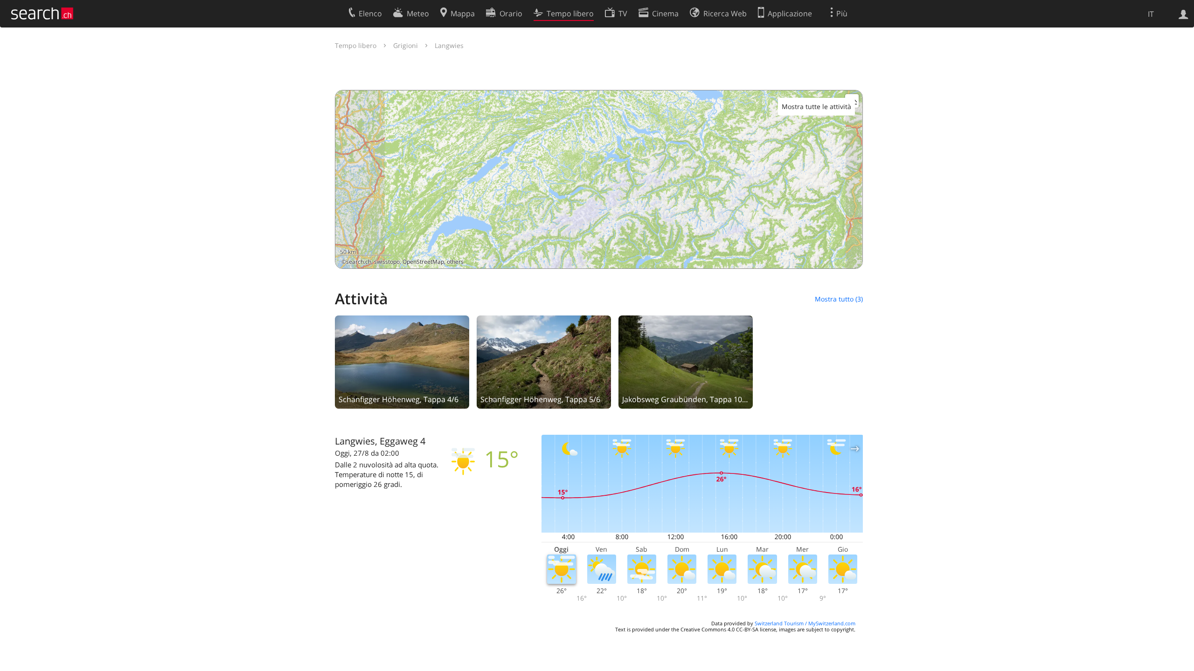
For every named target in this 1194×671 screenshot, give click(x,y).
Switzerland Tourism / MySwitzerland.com (805, 623)
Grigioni (405, 45)
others (455, 262)
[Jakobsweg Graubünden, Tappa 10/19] (685, 361)
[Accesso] (1183, 13)
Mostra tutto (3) (839, 298)
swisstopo (387, 262)
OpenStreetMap (423, 262)
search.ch (358, 262)
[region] (598, 179)
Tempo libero (355, 45)
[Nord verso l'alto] (852, 258)
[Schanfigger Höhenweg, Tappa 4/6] (402, 361)
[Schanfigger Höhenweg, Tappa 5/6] (544, 361)
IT (1151, 14)
